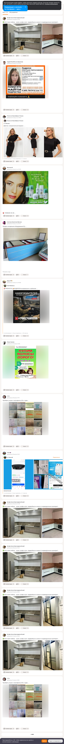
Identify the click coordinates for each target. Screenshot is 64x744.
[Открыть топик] (32, 22)
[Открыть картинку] (22, 39)
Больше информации (51, 4)
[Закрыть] (25, 7)
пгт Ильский (10, 457)
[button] (9, 56)
